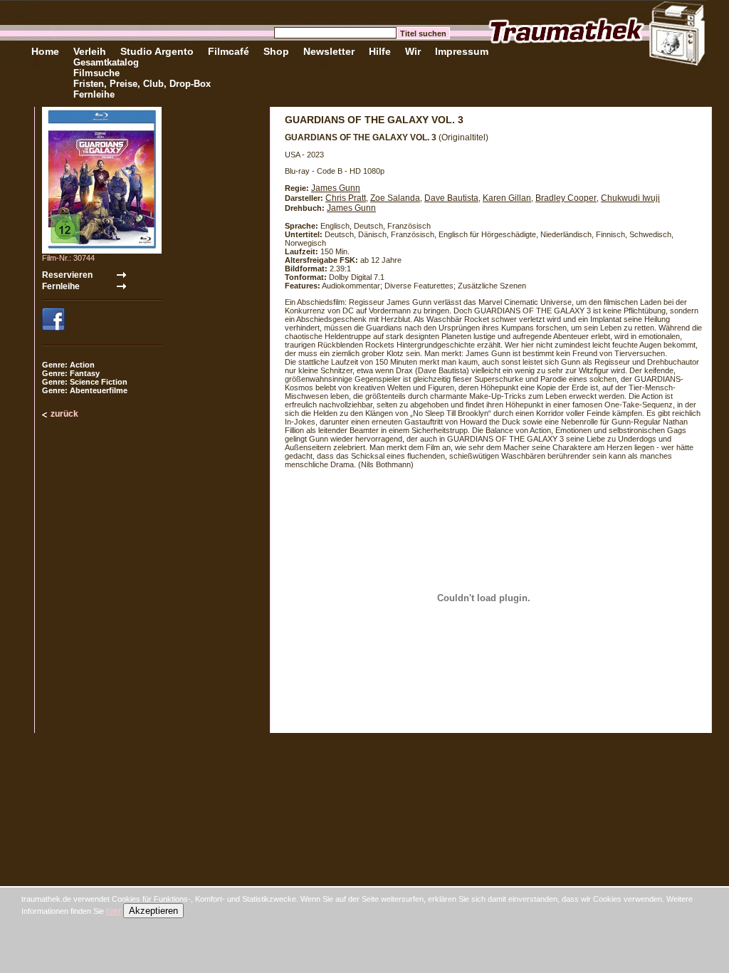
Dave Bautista (451, 198)
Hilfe (380, 51)
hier (113, 911)
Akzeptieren (153, 910)
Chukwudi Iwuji (630, 198)
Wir (413, 51)
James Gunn (335, 188)
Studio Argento (157, 51)
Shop (276, 51)
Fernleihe (94, 94)
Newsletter (329, 51)
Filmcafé (228, 51)
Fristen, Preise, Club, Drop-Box (142, 83)
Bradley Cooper (566, 198)
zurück (64, 414)
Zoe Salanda (395, 198)
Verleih (89, 51)
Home (45, 51)
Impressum (461, 51)
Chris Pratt (345, 198)
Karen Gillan (507, 198)
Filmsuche (96, 73)
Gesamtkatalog (106, 62)
